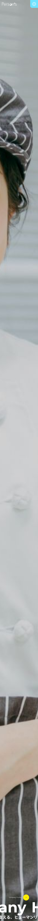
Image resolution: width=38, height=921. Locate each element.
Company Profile (15, 897)
